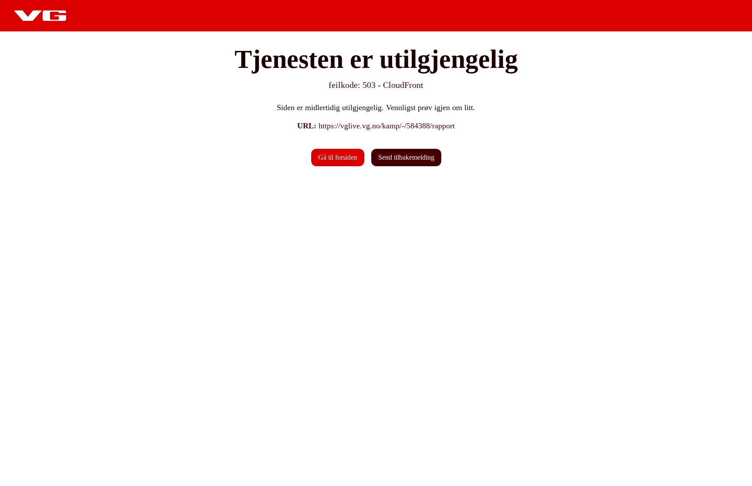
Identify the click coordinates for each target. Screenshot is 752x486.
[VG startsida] (40, 15)
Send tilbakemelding (406, 157)
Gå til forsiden (337, 157)
